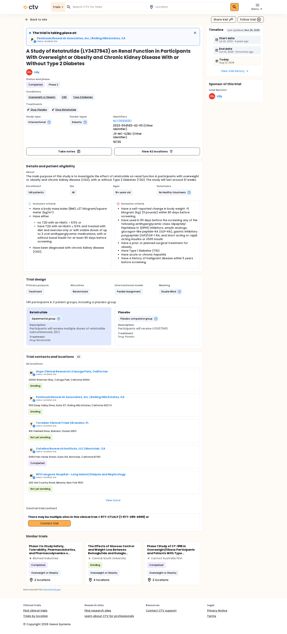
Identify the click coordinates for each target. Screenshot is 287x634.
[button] (42, 97)
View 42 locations (155, 151)
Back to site (38, 19)
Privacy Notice (217, 610)
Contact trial (49, 523)
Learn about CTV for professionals (109, 616)
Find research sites (98, 610)
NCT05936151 (122, 121)
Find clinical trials (35, 610)
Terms (211, 616)
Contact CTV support (161, 610)
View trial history (232, 71)
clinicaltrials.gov (52, 589)
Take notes (66, 151)
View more (113, 500)
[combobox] (108, 7)
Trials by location (35, 616)
